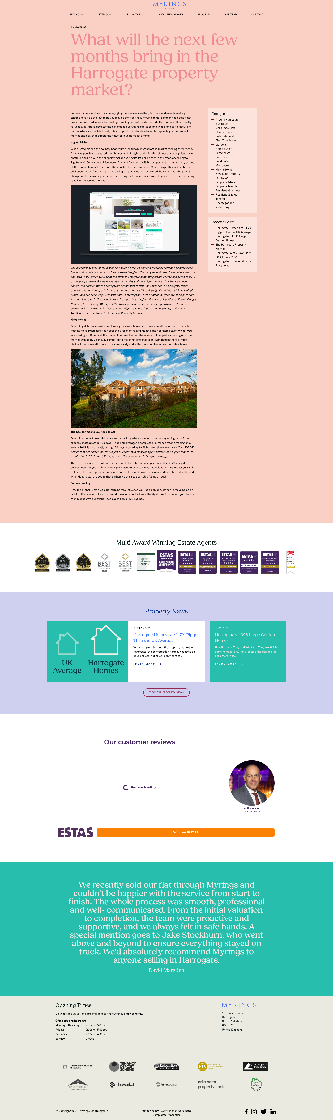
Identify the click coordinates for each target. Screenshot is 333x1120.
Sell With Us (134, 14)
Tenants (221, 199)
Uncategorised (225, 203)
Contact (257, 14)
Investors (222, 157)
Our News (222, 178)
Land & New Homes (170, 14)
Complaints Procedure (166, 1115)
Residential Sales (226, 194)
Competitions (224, 132)
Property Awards (226, 186)
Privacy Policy (150, 1111)
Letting (102, 14)
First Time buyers (227, 140)
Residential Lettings (228, 190)
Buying (75, 14)
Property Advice (226, 182)
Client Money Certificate (176, 1111)
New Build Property (228, 174)
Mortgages (222, 165)
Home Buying (224, 149)
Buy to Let (222, 124)
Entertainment (225, 136)
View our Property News (166, 692)
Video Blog (222, 207)
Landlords (222, 161)
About (201, 14)
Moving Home (224, 169)
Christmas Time (226, 128)
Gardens (221, 144)
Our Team (230, 14)
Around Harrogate (227, 119)
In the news (223, 153)
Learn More (144, 664)
